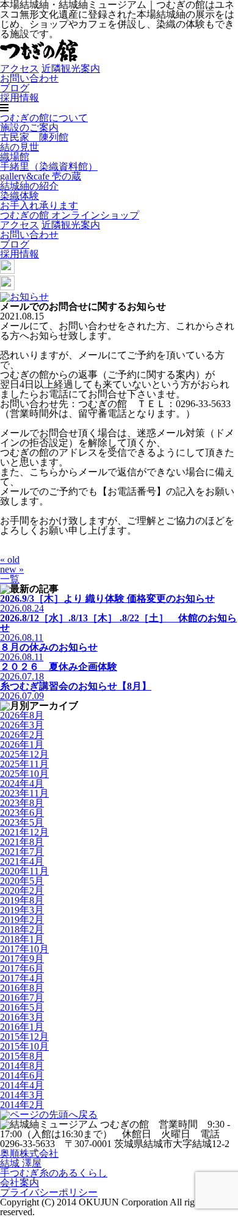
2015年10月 (24, 1046)
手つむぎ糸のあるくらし (53, 1173)
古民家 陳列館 (34, 137)
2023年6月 (22, 812)
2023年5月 (22, 822)
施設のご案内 (29, 127)
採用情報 (19, 97)
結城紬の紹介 (29, 186)
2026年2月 (22, 735)
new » (12, 569)
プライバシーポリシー (49, 1192)
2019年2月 (22, 920)
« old (10, 559)
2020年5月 (22, 881)
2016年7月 (22, 997)
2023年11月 (24, 793)
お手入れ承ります (39, 205)
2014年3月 (22, 1095)
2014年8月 (22, 1066)
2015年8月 (22, 1056)
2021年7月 (22, 851)
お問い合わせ (29, 78)
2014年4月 (22, 1085)
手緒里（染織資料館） (49, 166)
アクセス (19, 68)
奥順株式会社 (29, 1153)
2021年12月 (24, 832)
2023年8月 (22, 803)
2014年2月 (22, 1105)
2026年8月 (22, 715)
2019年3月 (22, 910)
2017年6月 (22, 968)
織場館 (14, 157)
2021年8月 (22, 842)
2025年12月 (24, 754)
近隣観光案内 (70, 68)
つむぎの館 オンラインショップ (69, 215)
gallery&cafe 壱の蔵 (40, 176)
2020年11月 (24, 871)
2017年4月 (22, 978)
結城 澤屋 (20, 1163)
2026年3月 (22, 725)
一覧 (10, 579)
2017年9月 (22, 959)
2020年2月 (22, 890)
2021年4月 (22, 861)
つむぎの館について (44, 118)
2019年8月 (22, 900)
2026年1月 (22, 744)
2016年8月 (22, 988)
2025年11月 (24, 764)
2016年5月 (22, 1007)
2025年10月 (24, 774)
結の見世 (19, 147)
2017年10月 (24, 949)
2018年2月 (22, 929)
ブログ (14, 88)
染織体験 (19, 195)
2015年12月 (24, 1036)
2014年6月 (22, 1075)
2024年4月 (22, 783)
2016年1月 (22, 1027)
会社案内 (19, 1182)
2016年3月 (22, 1017)
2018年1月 (22, 939)
